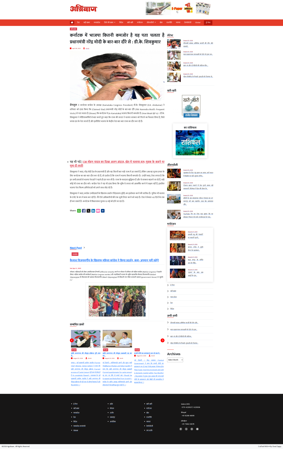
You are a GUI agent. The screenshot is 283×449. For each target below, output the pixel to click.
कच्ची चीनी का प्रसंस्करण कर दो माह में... (116, 353)
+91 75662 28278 (188, 424)
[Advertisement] (117, 140)
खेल (161, 22)
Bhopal (187, 414)
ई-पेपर (208, 22)
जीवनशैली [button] (150, 22)
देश (78, 22)
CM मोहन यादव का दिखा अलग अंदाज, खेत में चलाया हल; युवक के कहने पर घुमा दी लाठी (117, 164)
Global (197, 22)
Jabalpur (187, 422)
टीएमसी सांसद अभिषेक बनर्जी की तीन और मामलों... (149, 354)
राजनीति (169, 22)
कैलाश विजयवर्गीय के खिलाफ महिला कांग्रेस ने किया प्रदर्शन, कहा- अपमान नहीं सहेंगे (114, 260)
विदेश (121, 22)
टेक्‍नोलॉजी (187, 22)
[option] (85, 358)
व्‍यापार (178, 22)
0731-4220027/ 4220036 (191, 407)
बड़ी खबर (87, 22)
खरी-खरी (130, 22)
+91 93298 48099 (188, 415)
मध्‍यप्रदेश (97, 22)
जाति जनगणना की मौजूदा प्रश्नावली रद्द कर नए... (85, 354)
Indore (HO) (190, 406)
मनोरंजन (140, 22)
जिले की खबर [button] (109, 22)
